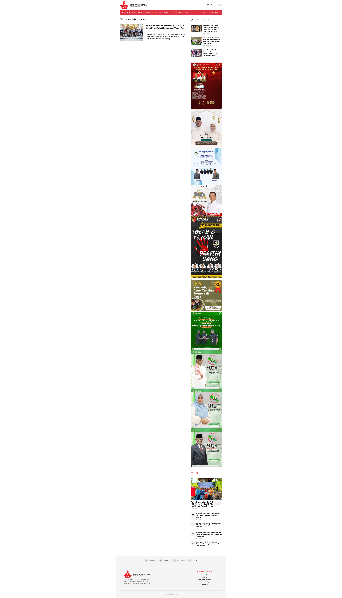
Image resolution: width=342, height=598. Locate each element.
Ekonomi (166, 12)
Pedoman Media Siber (204, 579)
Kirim (203, 12)
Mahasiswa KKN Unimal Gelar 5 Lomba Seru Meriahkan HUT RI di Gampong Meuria (208, 515)
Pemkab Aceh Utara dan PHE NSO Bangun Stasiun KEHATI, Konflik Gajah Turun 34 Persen (202, 504)
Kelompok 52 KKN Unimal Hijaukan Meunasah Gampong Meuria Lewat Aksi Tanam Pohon (208, 543)
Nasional (158, 12)
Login (200, 5)
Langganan (214, 12)
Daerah (149, 12)
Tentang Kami (205, 574)
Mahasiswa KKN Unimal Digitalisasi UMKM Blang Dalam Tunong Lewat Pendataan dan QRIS (208, 524)
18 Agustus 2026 (208, 33)
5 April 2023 (156, 31)
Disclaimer (205, 584)
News (134, 12)
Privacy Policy (205, 582)
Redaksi (150, 31)
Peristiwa (141, 12)
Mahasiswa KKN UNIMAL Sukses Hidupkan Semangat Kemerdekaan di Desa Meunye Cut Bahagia (209, 534)
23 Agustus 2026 (208, 45)
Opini (174, 12)
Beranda (127, 12)
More (187, 12)
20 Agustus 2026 (208, 58)
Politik (181, 12)
